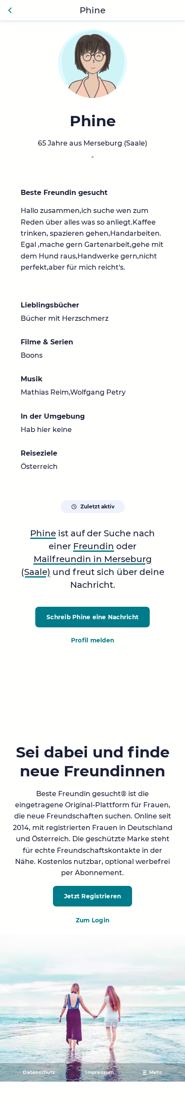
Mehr (155, 1072)
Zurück (10, 10)
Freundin (93, 546)
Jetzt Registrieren (92, 896)
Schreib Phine (92, 617)
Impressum (99, 1072)
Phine (43, 533)
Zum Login (92, 920)
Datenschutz (39, 1072)
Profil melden (92, 640)
